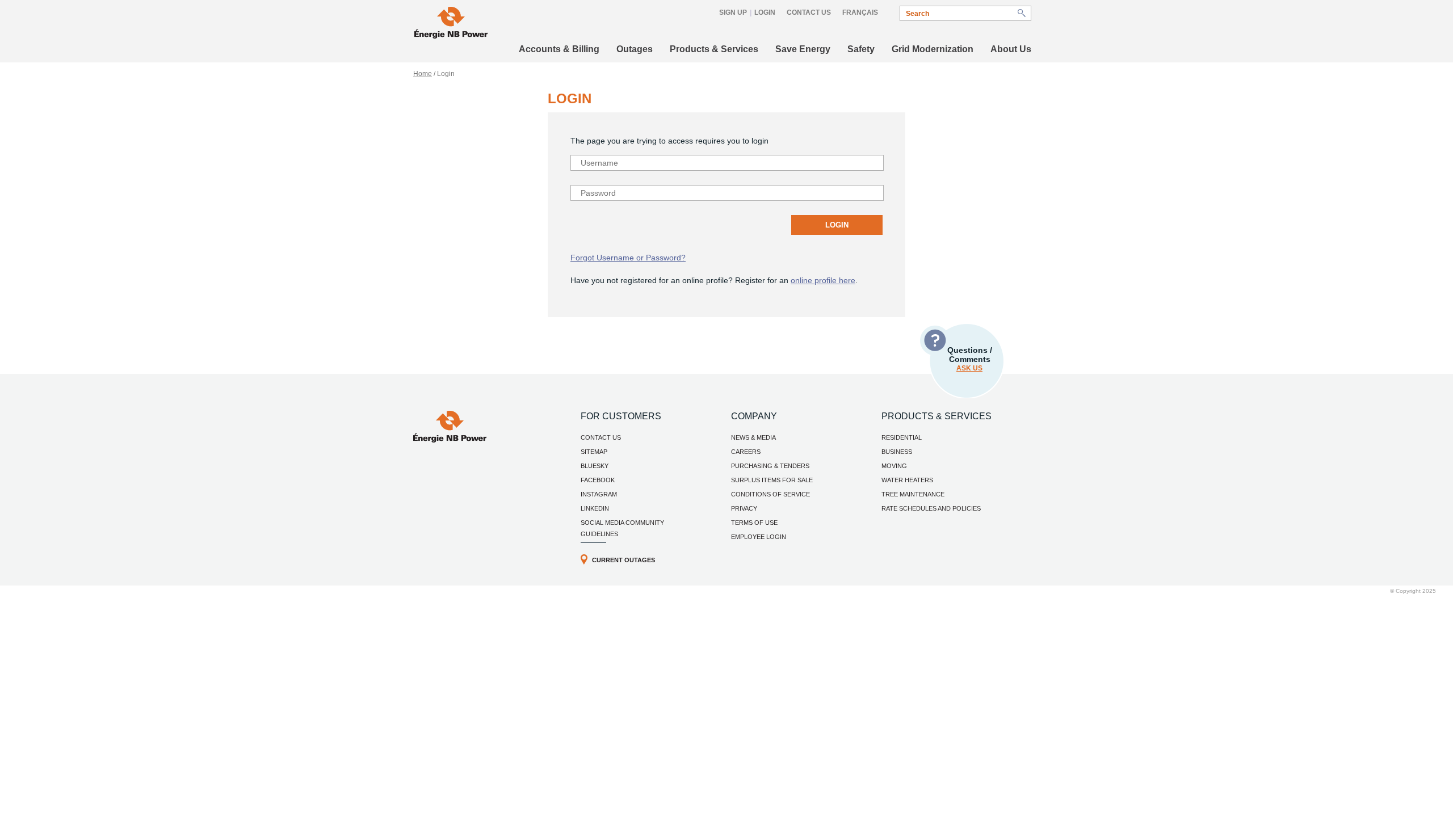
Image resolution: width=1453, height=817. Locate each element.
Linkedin (595, 508)
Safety (861, 49)
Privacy (744, 508)
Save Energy (802, 49)
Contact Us (809, 12)
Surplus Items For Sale (772, 480)
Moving (894, 465)
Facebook (598, 480)
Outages (634, 49)
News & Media (753, 437)
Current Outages (623, 560)
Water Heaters (907, 480)
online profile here (823, 280)
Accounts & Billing (559, 49)
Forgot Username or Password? (628, 257)
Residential (901, 437)
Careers (746, 451)
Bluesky (594, 465)
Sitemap (594, 451)
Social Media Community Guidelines (622, 528)
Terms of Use (754, 522)
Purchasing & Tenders (770, 465)
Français (860, 12)
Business (896, 451)
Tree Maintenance (912, 494)
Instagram (599, 494)
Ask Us (969, 368)
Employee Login (758, 536)
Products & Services (714, 49)
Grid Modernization (932, 49)
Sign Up (733, 12)
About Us (1010, 49)
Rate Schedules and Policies (931, 508)
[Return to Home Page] (449, 439)
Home (422, 74)
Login (764, 12)
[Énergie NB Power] (451, 24)
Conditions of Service (770, 494)
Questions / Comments (969, 359)
